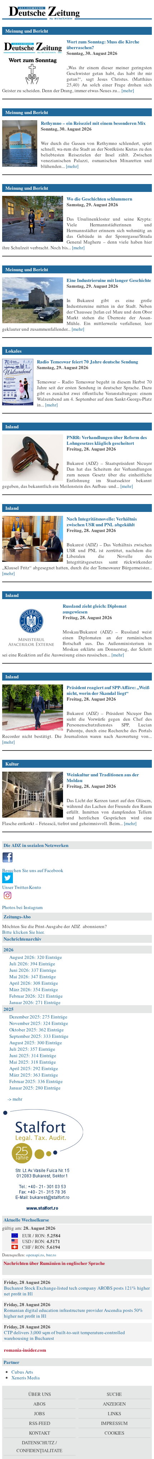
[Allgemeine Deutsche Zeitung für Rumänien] (51, 12)
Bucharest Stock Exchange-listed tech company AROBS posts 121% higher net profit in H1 (77, 1291)
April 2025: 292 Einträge (33, 1068)
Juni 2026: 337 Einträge (32, 970)
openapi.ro (35, 1254)
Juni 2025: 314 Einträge (32, 1055)
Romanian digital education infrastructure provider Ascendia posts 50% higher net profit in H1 (73, 1313)
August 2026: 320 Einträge (35, 957)
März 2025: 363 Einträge (33, 1075)
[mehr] (127, 90)
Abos (39, 1404)
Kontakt (39, 1433)
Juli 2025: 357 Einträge (32, 1049)
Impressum (114, 1423)
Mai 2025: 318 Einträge (32, 1062)
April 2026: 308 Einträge (33, 983)
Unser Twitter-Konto (21, 887)
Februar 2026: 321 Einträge (36, 996)
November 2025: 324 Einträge (38, 1023)
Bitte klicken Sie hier (22, 932)
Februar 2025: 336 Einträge (36, 1081)
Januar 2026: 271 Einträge (35, 1002)
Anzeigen (114, 1404)
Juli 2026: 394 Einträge (32, 963)
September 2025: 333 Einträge (38, 1036)
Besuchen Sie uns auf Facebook (32, 870)
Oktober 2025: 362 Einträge (36, 1029)
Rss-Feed (39, 1423)
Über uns (39, 1394)
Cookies (114, 1433)
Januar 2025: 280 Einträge (35, 1088)
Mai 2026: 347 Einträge (32, 976)
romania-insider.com (25, 1349)
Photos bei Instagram (22, 907)
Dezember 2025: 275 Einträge (38, 1017)
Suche (114, 1394)
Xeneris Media (25, 1377)
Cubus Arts (22, 1372)
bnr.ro (51, 1254)
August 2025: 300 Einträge (35, 1042)
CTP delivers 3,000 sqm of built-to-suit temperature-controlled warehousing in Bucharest (64, 1335)
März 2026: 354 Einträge (33, 989)
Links (114, 1413)
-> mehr (15, 1099)
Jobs (39, 1413)
